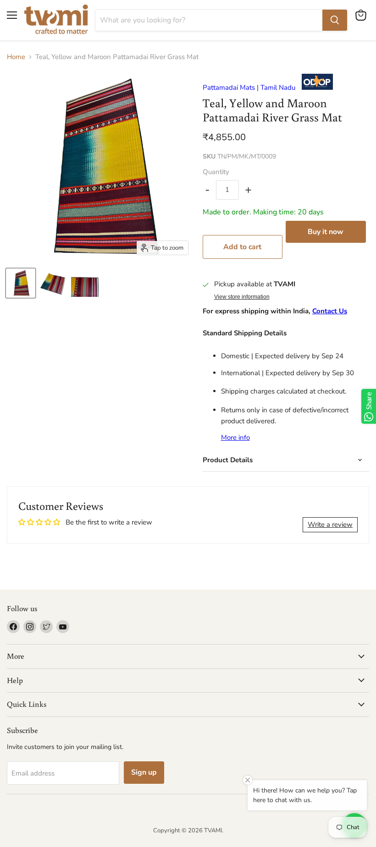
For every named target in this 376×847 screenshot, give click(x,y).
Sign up (144, 772)
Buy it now (325, 232)
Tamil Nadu (277, 87)
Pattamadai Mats (229, 87)
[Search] (334, 20)
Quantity (216, 172)
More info (235, 438)
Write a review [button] (330, 524)
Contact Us (329, 311)
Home (16, 57)
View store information (242, 297)
